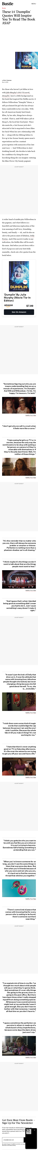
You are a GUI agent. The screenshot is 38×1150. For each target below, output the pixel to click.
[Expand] (27, 1130)
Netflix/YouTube (31, 415)
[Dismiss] (34, 1130)
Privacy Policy (12, 1145)
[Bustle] (7, 3)
